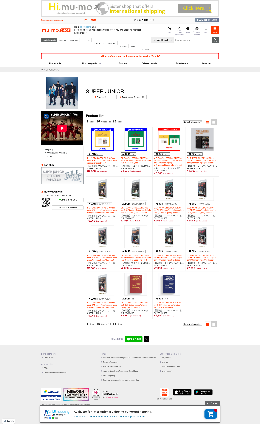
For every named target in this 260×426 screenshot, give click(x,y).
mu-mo (165, 362)
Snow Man (74, 40)
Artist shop (207, 63)
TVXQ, (133, 46)
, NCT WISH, (99, 43)
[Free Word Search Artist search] (162, 40)
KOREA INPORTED (57, 152)
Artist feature (182, 63)
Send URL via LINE (69, 199)
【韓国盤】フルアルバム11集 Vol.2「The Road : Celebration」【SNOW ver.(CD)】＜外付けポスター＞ (102, 165)
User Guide (49, 357)
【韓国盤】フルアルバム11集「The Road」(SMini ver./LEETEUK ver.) (202, 215)
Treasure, (123, 46)
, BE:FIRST (86, 40)
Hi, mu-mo (166, 357)
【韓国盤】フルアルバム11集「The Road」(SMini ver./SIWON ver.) (202, 263)
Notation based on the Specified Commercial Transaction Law (129, 357)
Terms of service (110, 362)
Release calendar (150, 63)
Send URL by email (69, 207)
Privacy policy (109, 375)
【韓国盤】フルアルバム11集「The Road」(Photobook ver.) (202, 165)
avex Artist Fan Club (171, 366)
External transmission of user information (121, 380)
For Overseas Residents (132, 97)
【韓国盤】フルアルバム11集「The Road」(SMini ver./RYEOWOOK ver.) (169, 263)
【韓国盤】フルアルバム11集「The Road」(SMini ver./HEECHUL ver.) (169, 215)
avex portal (167, 371)
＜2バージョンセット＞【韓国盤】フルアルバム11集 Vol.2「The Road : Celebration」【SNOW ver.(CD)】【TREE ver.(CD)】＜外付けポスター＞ (169, 168)
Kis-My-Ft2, (112, 43)
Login (77, 32)
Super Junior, (145, 49)
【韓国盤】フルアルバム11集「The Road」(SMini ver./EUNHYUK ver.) (102, 215)
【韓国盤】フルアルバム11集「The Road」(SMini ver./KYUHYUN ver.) (102, 263)
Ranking (123, 63)
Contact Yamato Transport (55, 372)
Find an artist (55, 63)
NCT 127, (63, 40)
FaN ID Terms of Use (112, 366)
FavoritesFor (102, 97)
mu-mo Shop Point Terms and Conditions (120, 371)
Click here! (108, 29)
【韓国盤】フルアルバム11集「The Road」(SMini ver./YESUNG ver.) (136, 263)
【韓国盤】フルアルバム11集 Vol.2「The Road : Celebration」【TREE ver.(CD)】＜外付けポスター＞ (136, 165)
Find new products (91, 63)
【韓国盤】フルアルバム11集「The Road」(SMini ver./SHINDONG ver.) (102, 310)
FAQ (46, 368)
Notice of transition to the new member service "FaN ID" (131, 56)
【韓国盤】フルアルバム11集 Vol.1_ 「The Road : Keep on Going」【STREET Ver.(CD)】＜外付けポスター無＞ (136, 310)
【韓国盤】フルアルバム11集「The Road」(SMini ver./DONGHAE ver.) (136, 215)
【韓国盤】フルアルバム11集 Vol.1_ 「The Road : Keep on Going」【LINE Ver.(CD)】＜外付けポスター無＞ (169, 310)
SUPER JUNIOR (94, 168)
